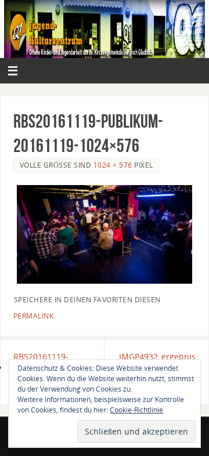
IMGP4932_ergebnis (157, 356)
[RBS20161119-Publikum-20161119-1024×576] (104, 234)
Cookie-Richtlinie (136, 410)
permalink (33, 316)
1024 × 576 (112, 165)
